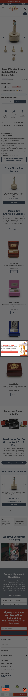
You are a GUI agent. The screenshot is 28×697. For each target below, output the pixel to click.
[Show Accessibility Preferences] (25, 690)
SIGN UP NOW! (9, 352)
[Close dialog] (26, 341)
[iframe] (5, 690)
